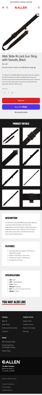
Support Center (27, 321)
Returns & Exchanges (29, 328)
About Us (4, 321)
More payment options (21, 112)
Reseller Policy (6, 351)
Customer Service (28, 324)
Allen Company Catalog (8, 342)
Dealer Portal (6, 324)
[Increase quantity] (12, 93)
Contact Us (5, 331)
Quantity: (5, 89)
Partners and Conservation (9, 328)
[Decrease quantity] (4, 93)
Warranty (26, 331)
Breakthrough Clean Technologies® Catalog (8, 346)
